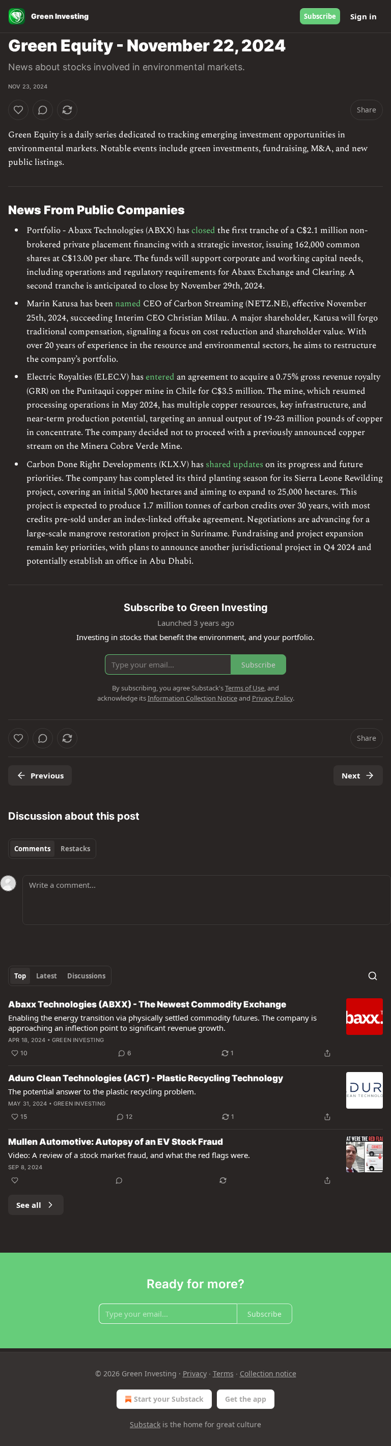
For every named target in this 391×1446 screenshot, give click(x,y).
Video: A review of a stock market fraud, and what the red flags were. (129, 1155)
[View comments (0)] (43, 110)
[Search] (372, 976)
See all (28, 1205)
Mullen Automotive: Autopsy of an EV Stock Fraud (115, 1142)
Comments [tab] (32, 848)
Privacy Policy (272, 698)
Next (351, 775)
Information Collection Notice (192, 698)
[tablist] (52, 848)
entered (160, 377)
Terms (223, 1373)
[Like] (18, 110)
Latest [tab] (46, 975)
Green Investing (78, 1040)
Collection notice (268, 1373)
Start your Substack (169, 1399)
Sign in (363, 16)
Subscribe (320, 16)
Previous (47, 775)
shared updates (234, 464)
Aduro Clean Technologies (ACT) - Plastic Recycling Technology (145, 1078)
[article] (195, 1028)
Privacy (195, 1373)
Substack (145, 1424)
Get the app (245, 1399)
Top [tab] (20, 975)
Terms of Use (244, 687)
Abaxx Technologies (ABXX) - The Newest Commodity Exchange (147, 1004)
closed (203, 230)
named (128, 303)
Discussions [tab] (86, 975)
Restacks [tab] (75, 848)
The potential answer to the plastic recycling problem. (102, 1091)
